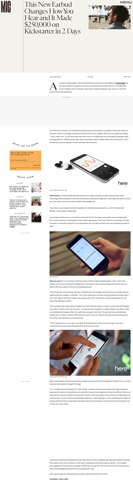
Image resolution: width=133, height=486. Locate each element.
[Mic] (6, 7)
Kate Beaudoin (56, 77)
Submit (36, 165)
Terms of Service (35, 167)
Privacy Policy (13, 168)
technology (120, 83)
